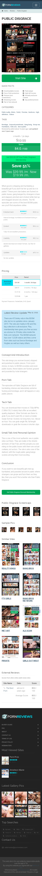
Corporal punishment (16, 124)
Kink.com (13, 127)
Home (6, 11)
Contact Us (6, 735)
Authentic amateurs (11, 836)
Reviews (12, 11)
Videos (11, 114)
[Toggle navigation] (36, 5)
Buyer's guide (7, 725)
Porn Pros (14, 757)
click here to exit (23, 870)
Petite (24, 836)
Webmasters (7, 745)
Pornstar (24, 112)
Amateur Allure (17, 770)
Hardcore (31, 112)
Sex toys (18, 832)
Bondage (5, 124)
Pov (38, 832)
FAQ (3, 728)
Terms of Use (7, 738)
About (4, 732)
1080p (17, 829)
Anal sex (28, 832)
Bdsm (13, 112)
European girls (29, 829)
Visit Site (20, 78)
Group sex (36, 124)
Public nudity (6, 112)
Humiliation (5, 127)
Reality (14, 762)
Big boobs (8, 829)
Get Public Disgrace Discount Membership (21, 492)
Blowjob (14, 775)
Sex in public (22, 127)
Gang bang (28, 124)
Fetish (18, 112)
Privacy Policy (7, 742)
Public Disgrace (22, 11)
